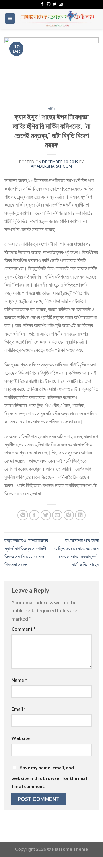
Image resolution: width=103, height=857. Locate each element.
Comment (23, 629)
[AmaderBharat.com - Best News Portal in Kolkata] (57, 18)
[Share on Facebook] (34, 515)
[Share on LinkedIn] (80, 515)
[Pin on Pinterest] (69, 515)
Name (19, 680)
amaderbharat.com (51, 166)
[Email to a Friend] (57, 515)
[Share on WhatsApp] (22, 515)
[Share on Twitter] (46, 515)
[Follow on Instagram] (48, 4)
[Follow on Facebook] (42, 4)
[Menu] (10, 18)
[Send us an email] (60, 4)
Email (18, 708)
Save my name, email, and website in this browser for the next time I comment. (49, 777)
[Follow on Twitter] (54, 4)
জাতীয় (51, 108)
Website (20, 738)
